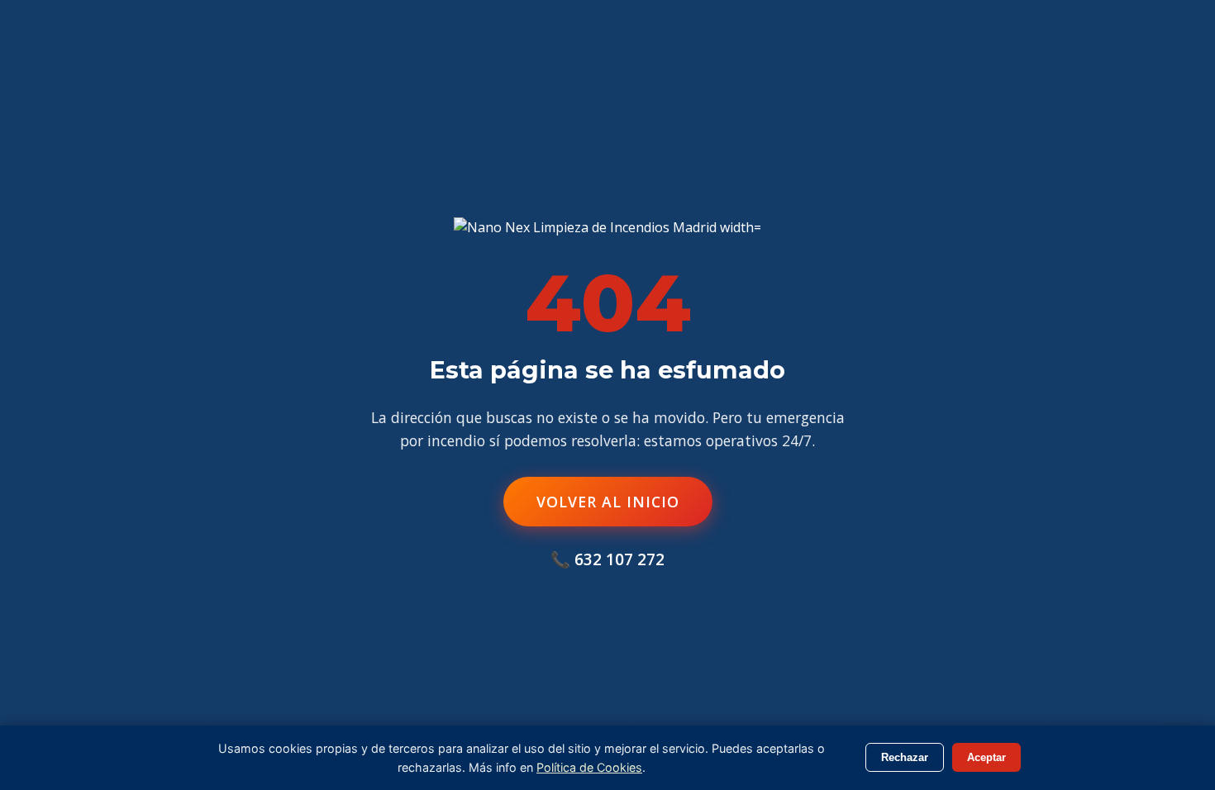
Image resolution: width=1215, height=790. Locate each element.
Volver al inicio (607, 502)
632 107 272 (619, 559)
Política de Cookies (589, 767)
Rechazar (904, 757)
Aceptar (986, 757)
